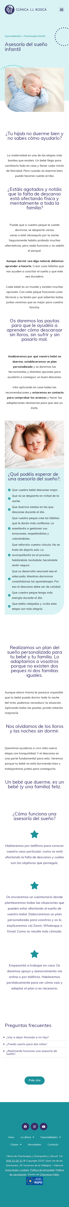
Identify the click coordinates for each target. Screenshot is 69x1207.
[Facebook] (25, 1126)
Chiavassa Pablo (49, 1174)
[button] (61, 9)
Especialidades (49, 1137)
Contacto (53, 1144)
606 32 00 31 (14, 1160)
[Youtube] (43, 1126)
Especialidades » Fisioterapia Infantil (25, 36)
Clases (14, 1144)
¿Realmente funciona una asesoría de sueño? (31, 1052)
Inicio (11, 1137)
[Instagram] (34, 1126)
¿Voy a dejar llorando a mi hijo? (27, 1037)
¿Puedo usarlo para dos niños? (26, 1044)
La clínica (26, 1137)
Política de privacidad (42, 1170)
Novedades (34, 1144)
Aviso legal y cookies (17, 1170)
